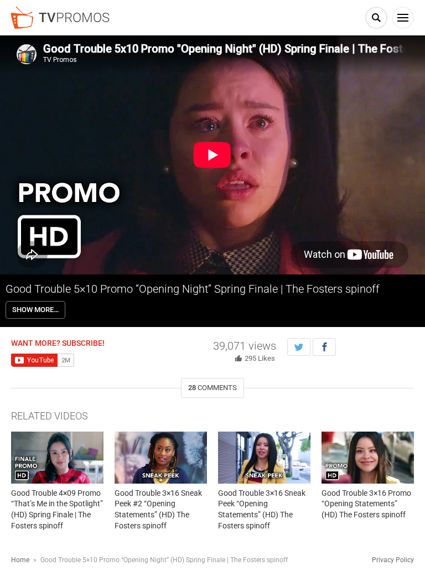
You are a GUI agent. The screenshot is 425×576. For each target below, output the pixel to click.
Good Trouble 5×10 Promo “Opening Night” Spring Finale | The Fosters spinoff (193, 288)
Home (20, 560)
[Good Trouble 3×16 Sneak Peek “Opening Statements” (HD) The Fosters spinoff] (264, 458)
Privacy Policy (393, 560)
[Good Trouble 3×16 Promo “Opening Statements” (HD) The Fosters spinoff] (368, 458)
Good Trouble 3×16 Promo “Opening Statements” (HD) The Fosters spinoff (366, 504)
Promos (74, 17)
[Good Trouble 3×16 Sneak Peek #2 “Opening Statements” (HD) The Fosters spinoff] (161, 458)
